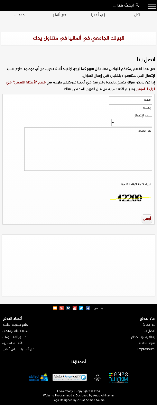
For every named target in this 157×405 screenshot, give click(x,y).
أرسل (147, 219)
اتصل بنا (149, 331)
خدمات (20, 15)
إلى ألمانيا (98, 15)
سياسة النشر (146, 343)
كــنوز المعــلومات (14, 337)
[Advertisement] (78, 265)
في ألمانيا (59, 15)
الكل (137, 15)
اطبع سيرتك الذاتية (15, 325)
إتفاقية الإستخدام (143, 337)
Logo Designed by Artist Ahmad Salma (79, 400)
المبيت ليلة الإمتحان (15, 331)
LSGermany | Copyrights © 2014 (78, 391)
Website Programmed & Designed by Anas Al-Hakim (78, 396)
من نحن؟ (148, 325)
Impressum (146, 349)
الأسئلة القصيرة (12, 343)
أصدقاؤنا (78, 362)
